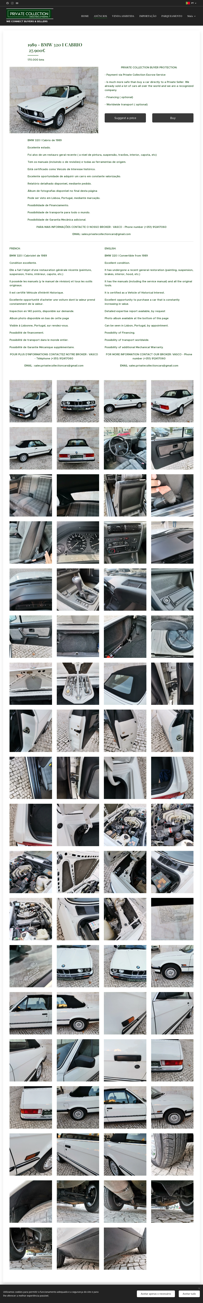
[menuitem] (85, 16)
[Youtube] (17, 3)
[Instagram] (12, 3)
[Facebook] (8, 3)
